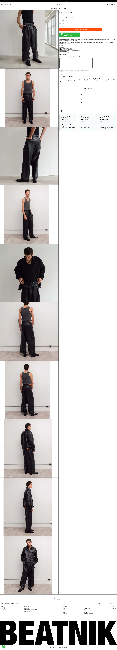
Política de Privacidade (88, 613)
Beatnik (5, 618)
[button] (109, 4)
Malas (64, 612)
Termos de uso (87, 615)
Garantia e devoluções (88, 611)
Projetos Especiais (66, 616)
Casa (64, 615)
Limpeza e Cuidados (88, 609)
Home (55, 8)
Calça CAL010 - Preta (62, 8)
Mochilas (64, 609)
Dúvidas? (86, 612)
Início (52, 8)
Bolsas (64, 608)
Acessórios (65, 613)
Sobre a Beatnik (87, 608)
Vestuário (64, 611)
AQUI (73, 76)
